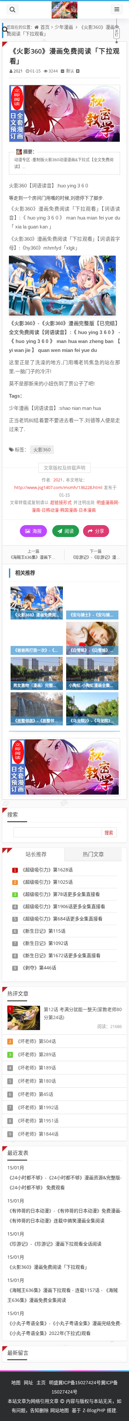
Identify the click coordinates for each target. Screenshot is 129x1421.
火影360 (42, 449)
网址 (28, 1382)
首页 (45, 27)
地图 (16, 1382)
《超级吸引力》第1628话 (47, 869)
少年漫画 (64, 27)
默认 (70, 71)
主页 (41, 1382)
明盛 (53, 1382)
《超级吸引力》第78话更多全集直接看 (60, 894)
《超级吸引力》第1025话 (47, 882)
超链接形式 (61, 502)
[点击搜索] (5, 29)
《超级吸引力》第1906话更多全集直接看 (63, 906)
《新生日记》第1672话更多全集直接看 (61, 955)
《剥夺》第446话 (38, 967)
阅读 (68, 531)
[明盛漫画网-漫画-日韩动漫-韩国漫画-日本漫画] (64, 9)
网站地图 (59, 1410)
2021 (18, 71)
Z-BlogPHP (94, 1410)
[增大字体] (77, 71)
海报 (36, 531)
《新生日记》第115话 (43, 931)
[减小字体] (62, 71)
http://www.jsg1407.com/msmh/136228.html (58, 487)
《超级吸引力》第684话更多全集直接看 (62, 918)
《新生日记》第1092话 (44, 943)
